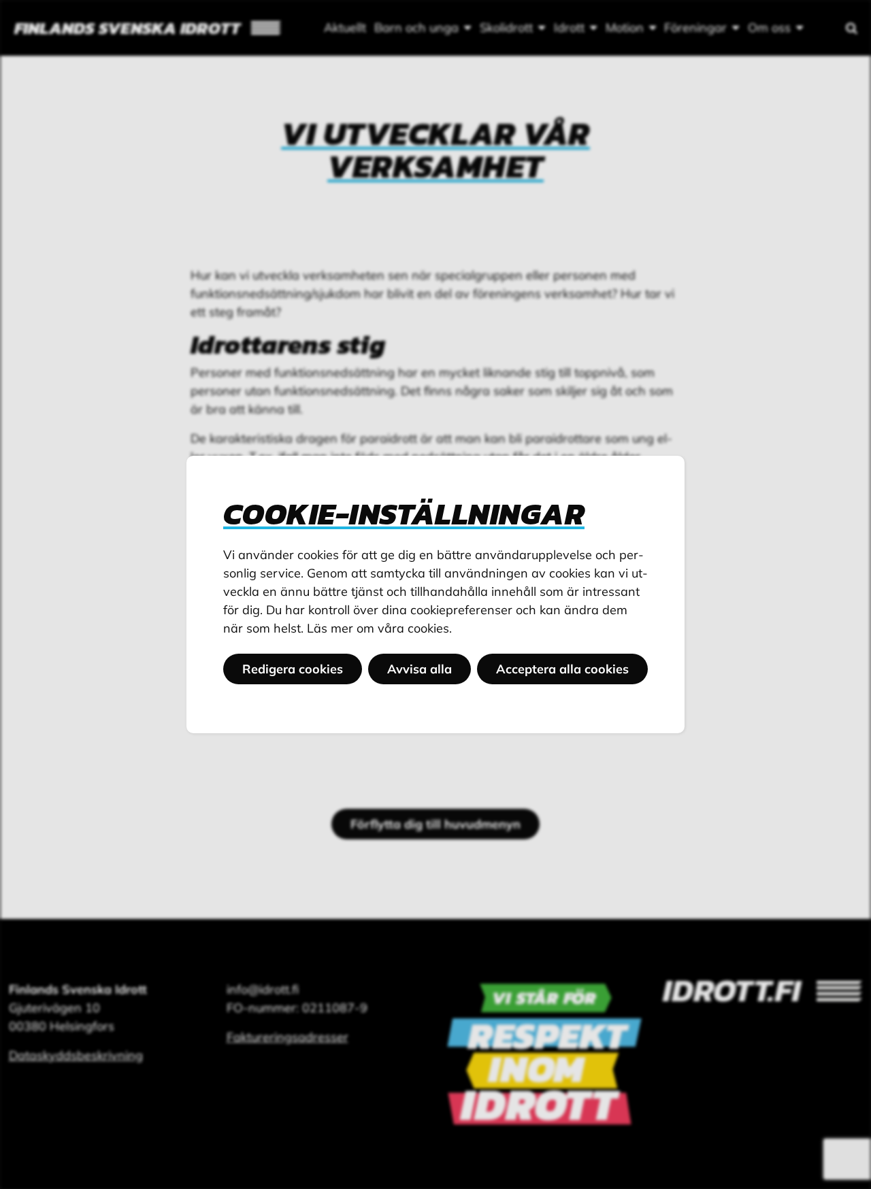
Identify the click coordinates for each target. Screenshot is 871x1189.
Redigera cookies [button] (292, 669)
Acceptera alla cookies (562, 669)
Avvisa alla (419, 669)
